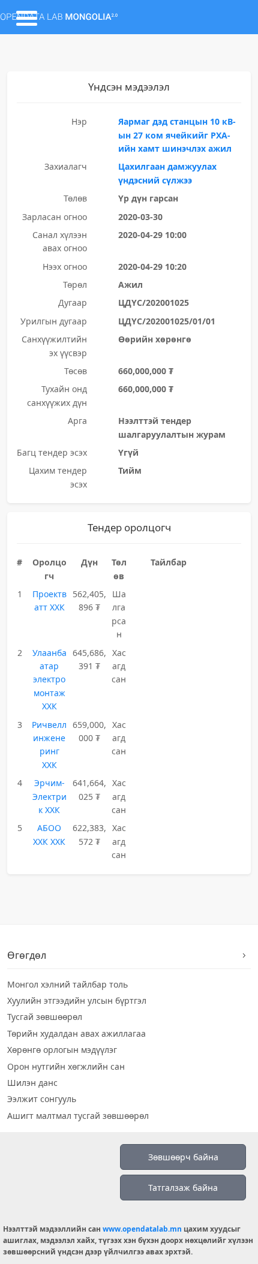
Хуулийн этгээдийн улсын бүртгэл (76, 1000)
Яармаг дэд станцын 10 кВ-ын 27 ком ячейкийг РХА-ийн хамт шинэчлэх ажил (177, 135)
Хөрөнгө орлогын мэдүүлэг (62, 1049)
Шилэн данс (32, 1082)
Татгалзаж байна (183, 1187)
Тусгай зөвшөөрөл (44, 1016)
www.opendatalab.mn (142, 1229)
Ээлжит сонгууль (41, 1099)
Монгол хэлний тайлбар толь (67, 984)
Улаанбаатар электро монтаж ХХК (49, 679)
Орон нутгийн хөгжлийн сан (66, 1066)
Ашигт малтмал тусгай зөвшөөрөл (78, 1115)
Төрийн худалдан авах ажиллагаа (76, 1033)
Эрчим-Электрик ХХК (49, 796)
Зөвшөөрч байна (183, 1157)
